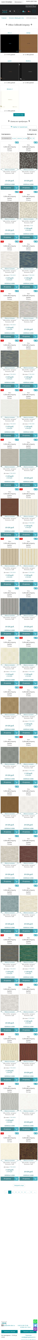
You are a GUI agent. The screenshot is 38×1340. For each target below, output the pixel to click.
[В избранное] (18, 142)
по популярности (6, 138)
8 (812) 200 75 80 (31, 1)
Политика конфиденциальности (28, 1336)
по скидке (25, 138)
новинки (19, 138)
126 (33, 138)
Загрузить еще (19, 1185)
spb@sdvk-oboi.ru (9, 1325)
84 (30, 138)
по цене (14, 138)
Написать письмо (9, 1331)
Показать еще (19, 115)
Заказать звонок (28, 1331)
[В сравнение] (16, 142)
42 (28, 138)
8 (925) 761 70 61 (25, 1327)
